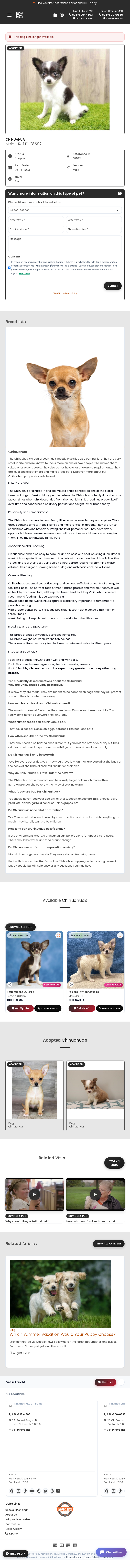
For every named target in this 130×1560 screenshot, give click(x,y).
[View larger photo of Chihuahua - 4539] (120, 935)
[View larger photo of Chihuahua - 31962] (58, 935)
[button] (19, 935)
